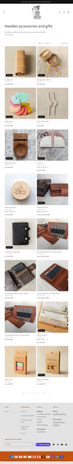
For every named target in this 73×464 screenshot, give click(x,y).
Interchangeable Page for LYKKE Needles (48, 293)
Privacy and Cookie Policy (26, 421)
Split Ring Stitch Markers (44, 80)
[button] (4, 12)
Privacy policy (32, 460)
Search (7, 411)
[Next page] (49, 393)
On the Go (39, 163)
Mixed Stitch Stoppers (43, 379)
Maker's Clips (8, 379)
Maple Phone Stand (10, 163)
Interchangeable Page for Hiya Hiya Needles (17, 335)
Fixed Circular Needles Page (12, 252)
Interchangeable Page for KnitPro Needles (16, 293)
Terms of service (42, 460)
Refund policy (23, 460)
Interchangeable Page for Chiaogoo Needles (49, 252)
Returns (23, 433)
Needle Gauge (8, 121)
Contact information (62, 460)
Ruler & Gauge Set (42, 335)
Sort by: (40, 43)
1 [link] (23, 393)
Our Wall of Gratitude (27, 415)
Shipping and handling (25, 428)
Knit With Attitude (13, 460)
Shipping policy (52, 460)
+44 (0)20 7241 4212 (59, 414)
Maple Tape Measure (10, 207)
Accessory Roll (9, 80)
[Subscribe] (32, 444)
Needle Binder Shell (42, 207)
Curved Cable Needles (43, 121)
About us (23, 411)
